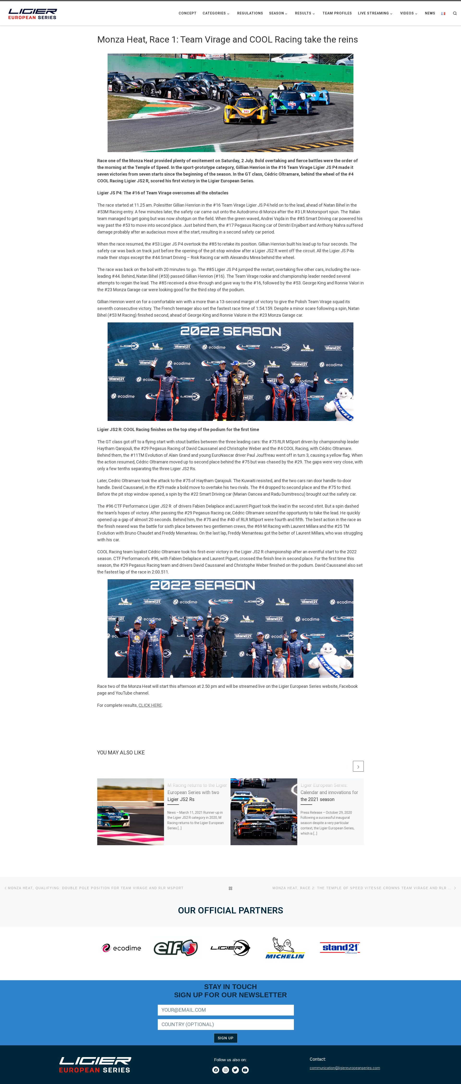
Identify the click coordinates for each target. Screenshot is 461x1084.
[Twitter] (235, 1069)
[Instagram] (225, 1069)
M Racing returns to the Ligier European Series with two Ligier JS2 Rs (197, 792)
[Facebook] (215, 1069)
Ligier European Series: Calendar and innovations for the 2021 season (329, 792)
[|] (34, 13)
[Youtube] (245, 1069)
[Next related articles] (358, 766)
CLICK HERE (150, 705)
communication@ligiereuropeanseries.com (345, 1068)
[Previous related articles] (346, 766)
